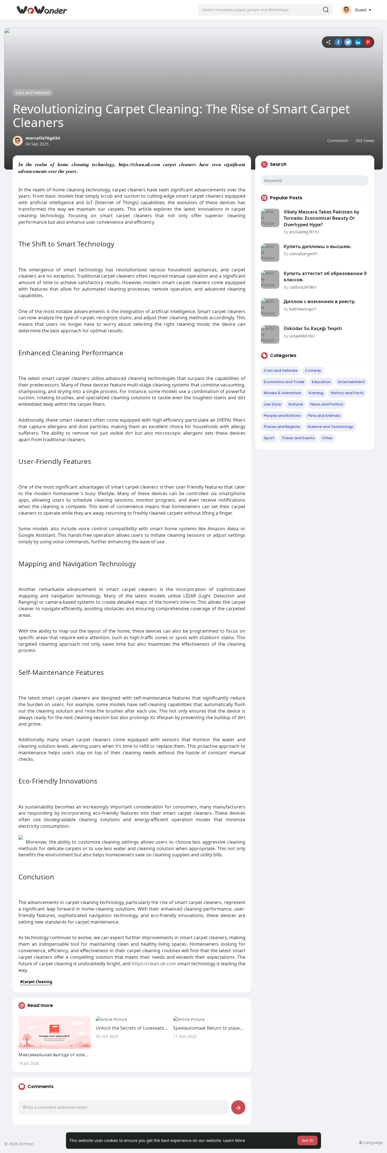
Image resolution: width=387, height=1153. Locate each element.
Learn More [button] (234, 1140)
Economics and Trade (284, 382)
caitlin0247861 (303, 287)
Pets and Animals (324, 415)
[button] (265, 10)
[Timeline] (328, 42)
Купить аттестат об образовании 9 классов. (325, 276)
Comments (337, 140)
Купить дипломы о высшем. (318, 246)
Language (373, 1142)
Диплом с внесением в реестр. (320, 301)
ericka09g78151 (304, 232)
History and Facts (347, 393)
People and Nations (282, 415)
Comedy (313, 370)
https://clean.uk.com (154, 963)
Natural (295, 404)
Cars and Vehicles (33, 92)
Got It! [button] (307, 1140)
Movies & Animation (282, 393)
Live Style (272, 404)
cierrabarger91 (303, 253)
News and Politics (326, 404)
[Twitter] (348, 42)
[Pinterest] (367, 42)
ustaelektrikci (302, 336)
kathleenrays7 (302, 309)
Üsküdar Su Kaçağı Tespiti (313, 328)
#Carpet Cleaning (36, 981)
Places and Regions (282, 426)
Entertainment (351, 382)
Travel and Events (298, 438)
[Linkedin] (358, 42)
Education (321, 382)
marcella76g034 (42, 138)
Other (327, 438)
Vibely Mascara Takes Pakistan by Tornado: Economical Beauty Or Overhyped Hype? (321, 218)
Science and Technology (330, 426)
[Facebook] (338, 42)
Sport (269, 438)
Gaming (315, 393)
